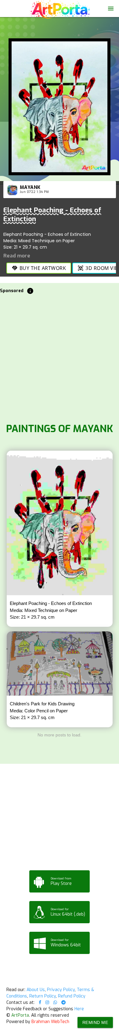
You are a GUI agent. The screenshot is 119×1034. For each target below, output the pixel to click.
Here (79, 1009)
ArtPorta (20, 1015)
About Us (36, 990)
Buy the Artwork (39, 268)
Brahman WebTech (50, 1022)
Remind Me (95, 1022)
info (30, 291)
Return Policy (42, 996)
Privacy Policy (61, 990)
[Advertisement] (59, 357)
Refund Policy (71, 996)
